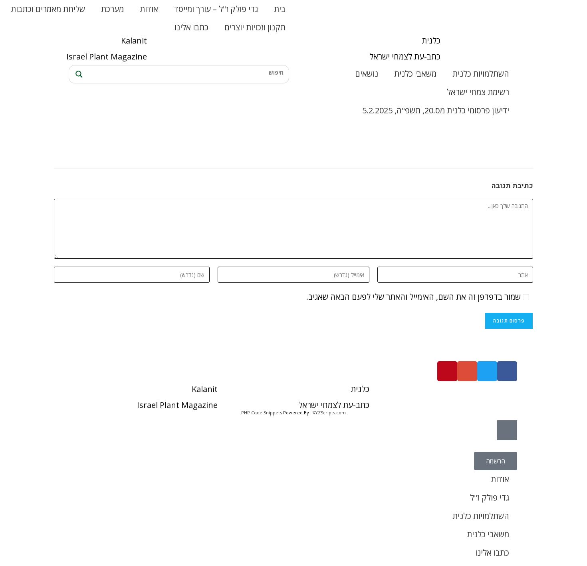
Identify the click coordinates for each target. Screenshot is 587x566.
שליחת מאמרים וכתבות (48, 9)
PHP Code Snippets (261, 413)
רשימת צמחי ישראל (478, 92)
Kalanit (134, 40)
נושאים (366, 73)
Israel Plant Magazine (106, 56)
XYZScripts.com (329, 413)
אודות (149, 9)
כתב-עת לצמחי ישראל (404, 56)
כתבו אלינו (191, 27)
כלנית (431, 40)
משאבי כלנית (415, 73)
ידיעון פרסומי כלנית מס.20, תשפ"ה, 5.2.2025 (435, 110)
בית (280, 9)
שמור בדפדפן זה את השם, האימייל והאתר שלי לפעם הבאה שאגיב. (413, 296)
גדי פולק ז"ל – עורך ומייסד (216, 9)
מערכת (112, 9)
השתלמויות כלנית (480, 73)
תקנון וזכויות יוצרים (255, 27)
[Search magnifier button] (77, 74)
